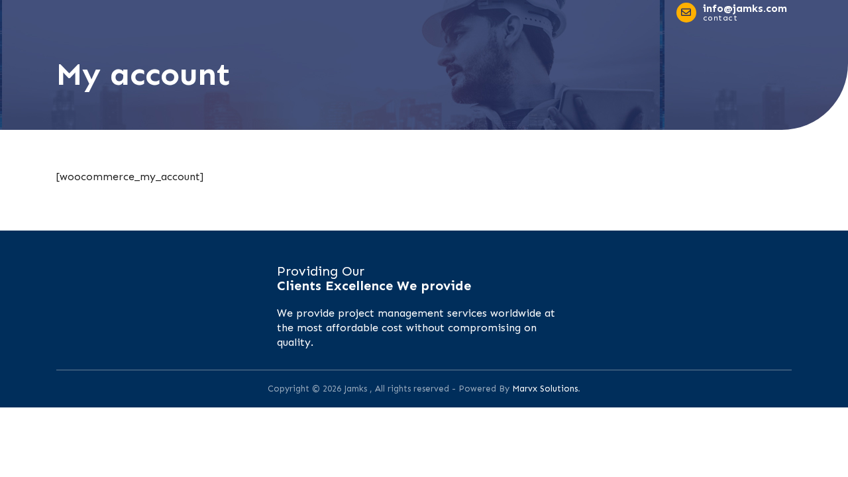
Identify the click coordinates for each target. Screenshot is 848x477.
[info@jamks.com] (686, 13)
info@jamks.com (745, 8)
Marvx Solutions (545, 389)
